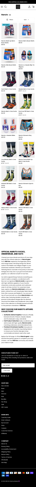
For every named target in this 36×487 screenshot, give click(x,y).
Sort (25, 20)
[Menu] (2, 7)
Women (3, 394)
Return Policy (5, 454)
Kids (2, 396)
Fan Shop (4, 402)
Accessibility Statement (8, 449)
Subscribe (7, 370)
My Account (5, 423)
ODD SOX (7, 481)
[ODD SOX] (18, 7)
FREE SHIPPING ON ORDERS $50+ (18, 2)
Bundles (3, 399)
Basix (2, 388)
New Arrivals (5, 386)
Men (2, 391)
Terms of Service (6, 457)
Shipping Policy (5, 452)
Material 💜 (17, 481)
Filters (11, 20)
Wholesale (4, 460)
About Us (4, 444)
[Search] (5, 7)
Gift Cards (4, 407)
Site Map (4, 462)
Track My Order (6, 417)
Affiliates (4, 433)
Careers (3, 428)
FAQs (2, 425)
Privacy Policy (5, 446)
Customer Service (7, 431)
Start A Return (5, 420)
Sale (2, 404)
